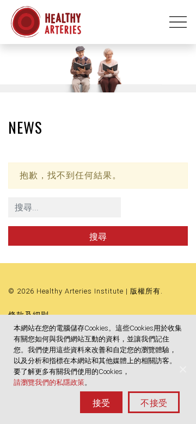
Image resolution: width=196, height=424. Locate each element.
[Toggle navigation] (174, 21)
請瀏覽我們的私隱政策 (49, 382)
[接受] (182, 369)
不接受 (153, 402)
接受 (102, 402)
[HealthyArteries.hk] (46, 22)
